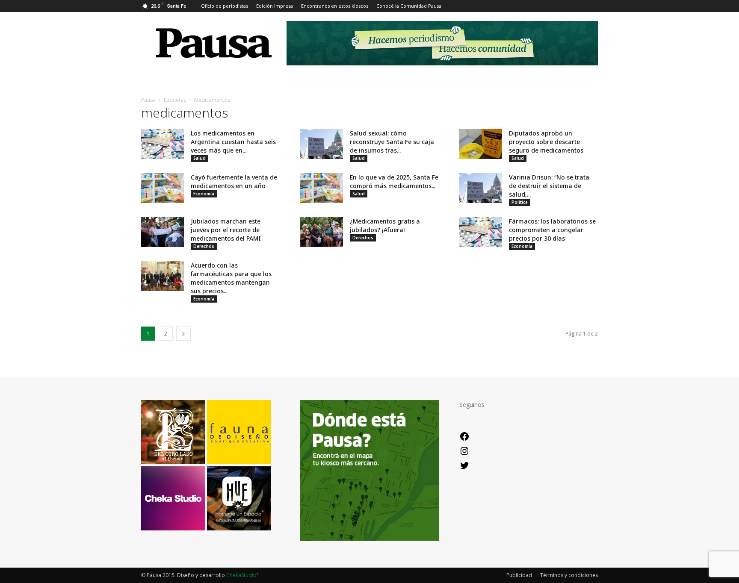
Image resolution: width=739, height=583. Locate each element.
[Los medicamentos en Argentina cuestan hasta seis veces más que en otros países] (162, 144)
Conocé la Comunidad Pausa (408, 6)
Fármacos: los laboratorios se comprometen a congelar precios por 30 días (552, 229)
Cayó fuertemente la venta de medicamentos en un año (234, 181)
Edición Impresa (274, 6)
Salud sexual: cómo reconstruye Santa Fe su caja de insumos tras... (392, 141)
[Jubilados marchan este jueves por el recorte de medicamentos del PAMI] (162, 232)
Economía (203, 194)
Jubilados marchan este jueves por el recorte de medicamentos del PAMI (226, 229)
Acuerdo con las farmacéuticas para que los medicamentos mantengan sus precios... (231, 278)
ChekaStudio (241, 575)
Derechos (203, 246)
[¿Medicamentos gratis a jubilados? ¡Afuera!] (321, 232)
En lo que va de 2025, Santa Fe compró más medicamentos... (394, 181)
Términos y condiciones (569, 575)
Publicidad (519, 575)
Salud (199, 158)
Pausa (148, 99)
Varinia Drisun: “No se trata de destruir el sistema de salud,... (549, 185)
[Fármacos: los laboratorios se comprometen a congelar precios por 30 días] (480, 232)
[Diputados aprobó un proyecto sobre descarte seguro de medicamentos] (480, 144)
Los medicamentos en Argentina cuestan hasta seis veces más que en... (233, 141)
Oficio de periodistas (224, 6)
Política (519, 202)
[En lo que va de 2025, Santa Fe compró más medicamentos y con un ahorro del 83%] (321, 188)
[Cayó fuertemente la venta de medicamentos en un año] (162, 188)
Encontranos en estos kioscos (334, 6)
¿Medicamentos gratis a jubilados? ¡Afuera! (385, 225)
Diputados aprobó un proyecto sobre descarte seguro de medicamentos (546, 141)
